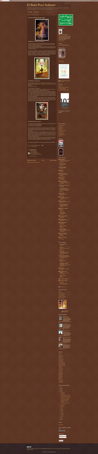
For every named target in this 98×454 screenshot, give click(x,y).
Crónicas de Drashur (63, 233)
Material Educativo (61, 364)
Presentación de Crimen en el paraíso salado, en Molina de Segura (65, 182)
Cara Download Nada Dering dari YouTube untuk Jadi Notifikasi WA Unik (64, 190)
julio (61, 407)
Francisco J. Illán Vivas (62, 130)
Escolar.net (61, 247)
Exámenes (60, 361)
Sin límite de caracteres (63, 280)
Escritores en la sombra (62, 296)
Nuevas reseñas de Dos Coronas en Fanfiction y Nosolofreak (65, 230)
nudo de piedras (62, 212)
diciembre (62, 392)
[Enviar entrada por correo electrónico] (42, 145)
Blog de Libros (62, 251)
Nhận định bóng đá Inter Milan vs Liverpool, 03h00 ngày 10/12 (64, 253)
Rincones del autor (63, 163)
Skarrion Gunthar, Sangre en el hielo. (65, 201)
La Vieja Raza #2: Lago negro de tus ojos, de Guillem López (65, 198)
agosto (62, 406)
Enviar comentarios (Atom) (35, 162)
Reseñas (60, 377)
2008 (60, 419)
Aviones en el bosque (63, 260)
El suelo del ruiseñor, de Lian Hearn (65, 396)
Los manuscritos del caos (64, 204)
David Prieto (60, 129)
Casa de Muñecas (62, 178)
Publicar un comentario (32, 156)
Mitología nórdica (61, 365)
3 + (60, 238)
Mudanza (61, 226)
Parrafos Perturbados (63, 173)
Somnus (61, 276)
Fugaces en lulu (61, 60)
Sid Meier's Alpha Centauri (63, 194)
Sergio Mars (60, 135)
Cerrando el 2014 (62, 216)
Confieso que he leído (63, 244)
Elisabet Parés (62, 177)
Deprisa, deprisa (62, 219)
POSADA (30, 12)
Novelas (36, 146)
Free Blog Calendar (64, 108)
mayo (61, 410)
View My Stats (61, 424)
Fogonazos (61, 259)
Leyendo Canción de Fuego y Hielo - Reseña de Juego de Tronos (65, 257)
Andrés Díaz (60, 126)
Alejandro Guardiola (61, 125)
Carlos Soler (62, 282)
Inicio (43, 160)
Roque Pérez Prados (62, 134)
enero (61, 416)
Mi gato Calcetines (63, 275)
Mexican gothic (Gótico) (63, 167)
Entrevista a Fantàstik (63, 213)
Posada (60, 373)
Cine (59, 353)
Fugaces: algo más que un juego (63, 87)
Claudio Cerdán (32, 151)
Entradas (61, 435)
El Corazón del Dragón (62, 88)
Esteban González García (64, 34)
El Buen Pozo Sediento (41, 5)
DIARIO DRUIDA (62, 159)
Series (60, 378)
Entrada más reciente (31, 160)
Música (60, 366)
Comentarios (62, 437)
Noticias (60, 369)
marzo (62, 413)
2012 (60, 388)
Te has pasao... (62, 268)
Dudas (60, 357)
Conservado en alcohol (63, 188)
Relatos (60, 375)
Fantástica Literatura (63, 225)
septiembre (62, 404)
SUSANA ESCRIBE (63, 229)
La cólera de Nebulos (63, 181)
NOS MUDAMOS (62, 223)
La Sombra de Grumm (63, 222)
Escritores (32, 146)
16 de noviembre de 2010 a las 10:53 (35, 154)
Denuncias (60, 356)
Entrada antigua (53, 160)
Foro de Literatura (61, 295)
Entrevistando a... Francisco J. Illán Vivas (66, 317)
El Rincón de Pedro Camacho (64, 185)
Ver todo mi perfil (61, 40)
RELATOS (36, 12)
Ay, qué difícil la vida (62, 164)
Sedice (60, 291)
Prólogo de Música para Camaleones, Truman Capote (64, 205)
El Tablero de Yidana (63, 237)
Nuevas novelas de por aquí (64, 399)
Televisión (60, 382)
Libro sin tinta (61, 292)
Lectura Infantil (61, 362)
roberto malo (62, 170)
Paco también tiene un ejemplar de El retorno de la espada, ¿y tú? (65, 161)
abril (61, 411)
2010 (60, 391)
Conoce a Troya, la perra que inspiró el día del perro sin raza (65, 265)
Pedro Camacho (61, 133)
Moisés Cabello (62, 193)
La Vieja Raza (62, 196)
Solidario (60, 379)
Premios (60, 374)
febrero (62, 414)
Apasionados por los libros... (64, 255)
